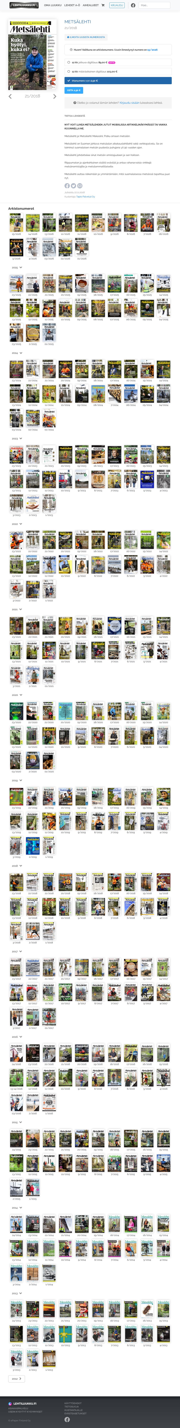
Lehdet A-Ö (72, 5)
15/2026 (152, 49)
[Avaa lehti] (16, 222)
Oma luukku (53, 5)
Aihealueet (91, 5)
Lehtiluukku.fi (25, 1403)
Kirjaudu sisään (129, 102)
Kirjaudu (117, 5)
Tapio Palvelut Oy (85, 196)
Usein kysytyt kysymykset (25, 1411)
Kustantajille (74, 1410)
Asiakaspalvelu (18, 1408)
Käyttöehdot (73, 1403)
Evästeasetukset (75, 1413)
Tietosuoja (72, 1406)
